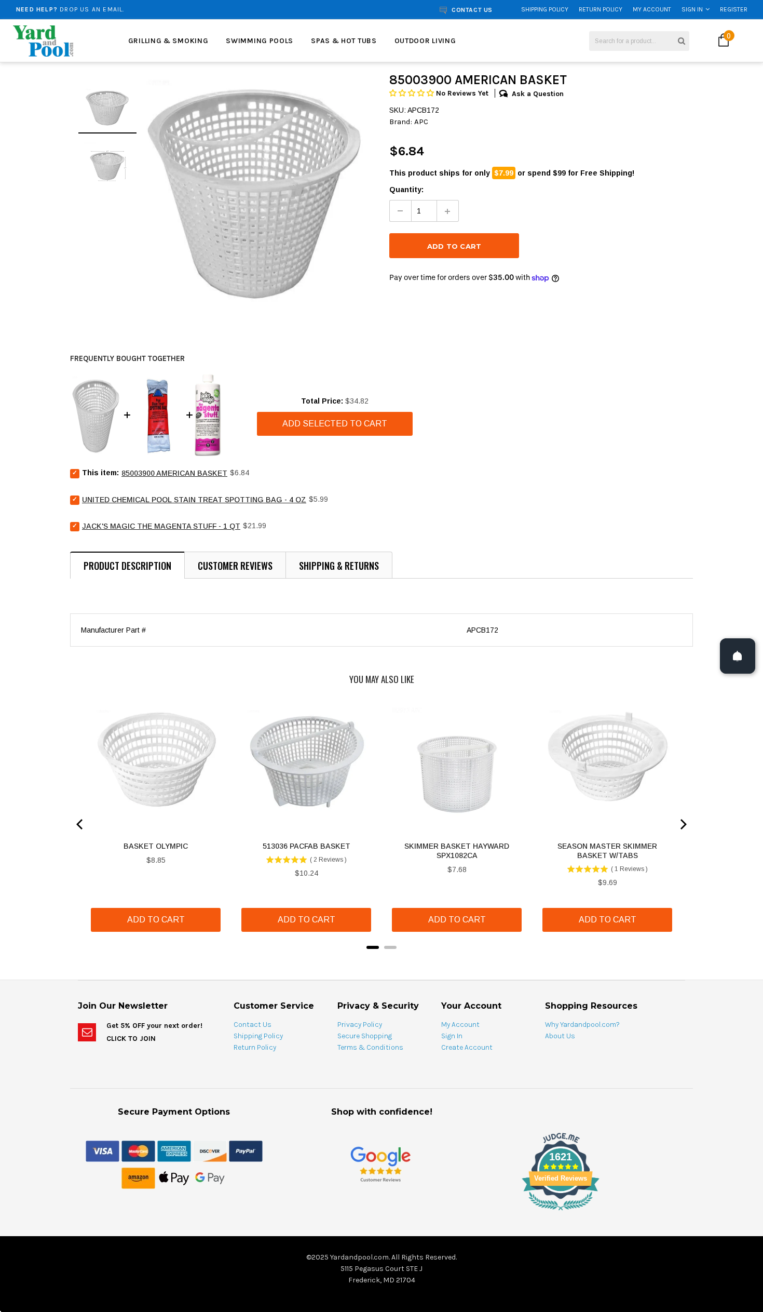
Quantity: (406, 189)
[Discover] (210, 1150)
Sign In (692, 9)
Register (733, 9)
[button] (412, 93)
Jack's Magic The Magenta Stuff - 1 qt (161, 526)
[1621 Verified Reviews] (381, 1212)
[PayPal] (246, 1150)
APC (421, 121)
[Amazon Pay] (138, 1177)
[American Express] (174, 1150)
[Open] (737, 656)
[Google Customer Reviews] (380, 1163)
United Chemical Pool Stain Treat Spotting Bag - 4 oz (194, 500)
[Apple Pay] (174, 1177)
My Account (652, 9)
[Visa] (102, 1150)
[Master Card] (138, 1150)
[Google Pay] (210, 1177)
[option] (144, 9)
